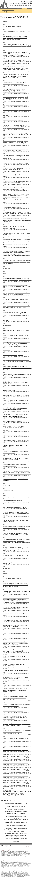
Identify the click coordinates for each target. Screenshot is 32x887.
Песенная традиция (21, 825)
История (20, 811)
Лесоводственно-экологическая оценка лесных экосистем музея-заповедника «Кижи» (16, 527)
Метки (5, 11)
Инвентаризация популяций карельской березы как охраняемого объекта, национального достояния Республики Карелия (16, 343)
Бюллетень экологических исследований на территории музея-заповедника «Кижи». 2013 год (17, 750)
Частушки (11, 840)
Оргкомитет (14, 825)
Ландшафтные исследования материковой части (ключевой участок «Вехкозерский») (16, 293)
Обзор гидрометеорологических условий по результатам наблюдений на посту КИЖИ (15, 506)
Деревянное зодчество (15, 804)
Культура (13, 818)
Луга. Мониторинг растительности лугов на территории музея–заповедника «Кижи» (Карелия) (17, 61)
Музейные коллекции (22, 821)
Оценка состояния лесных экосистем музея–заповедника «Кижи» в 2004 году (15, 149)
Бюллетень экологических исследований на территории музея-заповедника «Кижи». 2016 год (17, 770)
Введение (5, 21)
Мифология (25, 819)
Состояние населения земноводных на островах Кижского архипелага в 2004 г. (16, 169)
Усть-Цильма (7, 838)
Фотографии (24, 838)
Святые (25, 833)
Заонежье (24, 808)
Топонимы (24, 836)
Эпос (20, 840)
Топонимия (19, 836)
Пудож (9, 829)
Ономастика (8, 825)
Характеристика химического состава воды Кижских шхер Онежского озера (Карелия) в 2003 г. (17, 46)
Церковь (7, 840)
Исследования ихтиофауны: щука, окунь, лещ (15, 163)
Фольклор (19, 838)
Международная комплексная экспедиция (15, 105)
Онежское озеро (23, 823)
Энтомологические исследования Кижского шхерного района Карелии (15, 458)
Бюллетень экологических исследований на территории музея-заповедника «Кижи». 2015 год (17, 763)
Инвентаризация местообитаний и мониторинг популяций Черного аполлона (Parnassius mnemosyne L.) (16, 157)
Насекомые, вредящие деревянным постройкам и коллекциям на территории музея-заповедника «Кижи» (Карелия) (17, 262)
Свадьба (22, 833)
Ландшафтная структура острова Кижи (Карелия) (16, 239)
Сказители (13, 835)
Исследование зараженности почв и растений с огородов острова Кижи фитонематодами (16, 306)
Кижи (11, 813)
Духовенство (22, 806)
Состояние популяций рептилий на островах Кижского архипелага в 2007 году (15, 415)
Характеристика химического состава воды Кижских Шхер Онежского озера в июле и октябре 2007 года (17, 368)
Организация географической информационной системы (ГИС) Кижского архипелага (16, 188)
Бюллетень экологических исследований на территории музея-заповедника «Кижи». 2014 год (17, 757)
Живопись (14, 808)
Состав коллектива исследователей (13, 26)
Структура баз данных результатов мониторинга (16, 620)
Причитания (24, 828)
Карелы (8, 813)
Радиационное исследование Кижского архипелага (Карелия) (14, 227)
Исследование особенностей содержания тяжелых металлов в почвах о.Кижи (15, 650)
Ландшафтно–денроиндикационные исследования (17, 31)
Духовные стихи (8, 808)
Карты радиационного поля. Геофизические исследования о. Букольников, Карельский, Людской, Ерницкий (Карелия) (15, 38)
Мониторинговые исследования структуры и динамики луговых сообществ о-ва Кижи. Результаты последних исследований (15, 142)
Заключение (6, 268)
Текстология (8, 836)
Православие (24, 826)
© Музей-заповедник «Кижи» (7, 845)
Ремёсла (13, 829)
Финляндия (13, 838)
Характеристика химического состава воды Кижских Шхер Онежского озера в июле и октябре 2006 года (17, 286)
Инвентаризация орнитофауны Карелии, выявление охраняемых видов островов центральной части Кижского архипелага (14, 90)
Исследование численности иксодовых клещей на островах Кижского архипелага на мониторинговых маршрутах (17, 732)
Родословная (25, 829)
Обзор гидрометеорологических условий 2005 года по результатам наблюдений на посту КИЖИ (17, 213)
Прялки (6, 829)
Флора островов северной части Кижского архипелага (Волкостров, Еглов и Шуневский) (16, 533)
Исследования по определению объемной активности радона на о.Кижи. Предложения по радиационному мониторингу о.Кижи (16, 126)
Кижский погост (16, 815)
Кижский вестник (19, 813)
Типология (13, 836)
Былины (18, 803)
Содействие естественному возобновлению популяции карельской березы (15, 608)
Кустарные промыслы (21, 818)
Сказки (17, 835)
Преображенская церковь (11, 828)
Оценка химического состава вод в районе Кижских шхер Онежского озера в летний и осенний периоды (15, 690)
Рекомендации (7, 325)
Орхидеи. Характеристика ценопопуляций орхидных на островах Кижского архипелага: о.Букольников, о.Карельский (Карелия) (15, 68)
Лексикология (7, 819)
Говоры (8, 804)
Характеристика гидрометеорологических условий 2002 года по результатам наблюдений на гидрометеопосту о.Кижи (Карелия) (17, 54)
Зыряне (19, 809)
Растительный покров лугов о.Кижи (13, 711)
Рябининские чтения (12, 833)
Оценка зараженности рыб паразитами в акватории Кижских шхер (14, 465)
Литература (19, 819)
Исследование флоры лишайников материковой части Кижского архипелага (16, 705)
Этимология (24, 840)
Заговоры (19, 808)
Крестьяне (8, 818)
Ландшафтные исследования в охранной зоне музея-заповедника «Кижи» (16, 626)
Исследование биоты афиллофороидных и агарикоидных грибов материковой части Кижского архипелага (15, 698)
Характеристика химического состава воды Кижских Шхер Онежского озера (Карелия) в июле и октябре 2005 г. (17, 220)
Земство (15, 809)
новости (17, 843)
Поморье (18, 826)
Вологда (25, 803)
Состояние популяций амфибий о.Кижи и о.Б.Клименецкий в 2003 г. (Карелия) (14, 83)
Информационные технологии (11, 811)
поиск (29, 8)
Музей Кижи (4, 8)
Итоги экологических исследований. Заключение (17, 110)
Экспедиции (16, 840)
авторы (19, 8)
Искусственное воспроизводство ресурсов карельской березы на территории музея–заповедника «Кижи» (15, 664)
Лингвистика (14, 819)
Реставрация (18, 829)
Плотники (14, 826)
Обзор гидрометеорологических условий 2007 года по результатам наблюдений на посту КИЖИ (17, 360)
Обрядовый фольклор (22, 822)
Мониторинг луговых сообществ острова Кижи (16, 330)
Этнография (16, 841)
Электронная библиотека (8, 10)
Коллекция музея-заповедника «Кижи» (15, 816)
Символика (8, 835)
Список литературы (8, 490)
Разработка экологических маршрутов (13, 421)
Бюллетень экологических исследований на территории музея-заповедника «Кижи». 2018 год (17, 783)
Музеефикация (13, 821)
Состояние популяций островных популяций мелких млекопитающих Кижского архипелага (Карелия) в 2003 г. (16, 98)
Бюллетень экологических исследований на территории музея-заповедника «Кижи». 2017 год (17, 776)
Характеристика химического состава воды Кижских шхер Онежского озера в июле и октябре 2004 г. (17, 134)
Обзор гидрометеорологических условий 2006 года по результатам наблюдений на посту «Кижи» (17, 279)
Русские (9, 831)
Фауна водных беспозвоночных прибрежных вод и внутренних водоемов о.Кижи (17, 724)
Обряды (7, 823)
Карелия (25, 811)
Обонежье (15, 822)
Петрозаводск (8, 826)
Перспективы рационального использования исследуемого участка (15, 300)
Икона (22, 809)
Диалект (23, 804)
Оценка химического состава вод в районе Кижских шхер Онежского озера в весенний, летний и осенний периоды (15, 585)
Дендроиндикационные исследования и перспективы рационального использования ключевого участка (15, 382)
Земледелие (10, 809)
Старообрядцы (23, 835)
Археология (7, 803)
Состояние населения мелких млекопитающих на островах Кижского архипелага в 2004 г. (17, 182)
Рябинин (22, 831)
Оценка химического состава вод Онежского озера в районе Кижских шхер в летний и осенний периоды (17, 514)
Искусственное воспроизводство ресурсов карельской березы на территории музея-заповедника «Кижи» (15, 717)
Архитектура (13, 803)
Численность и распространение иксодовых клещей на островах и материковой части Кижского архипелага (15, 549)
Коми (25, 816)
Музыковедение (8, 822)
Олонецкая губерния (14, 823)
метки (24, 8)
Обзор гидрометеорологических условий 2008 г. (16, 440)
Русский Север (16, 831)
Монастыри (7, 821)
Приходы (19, 828)
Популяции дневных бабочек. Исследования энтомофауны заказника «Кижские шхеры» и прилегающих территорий (15, 76)
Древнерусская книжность (13, 806)
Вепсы (21, 803)
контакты (28, 843)
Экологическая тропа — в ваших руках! (14, 426)
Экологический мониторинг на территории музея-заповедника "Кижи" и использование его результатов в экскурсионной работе (17, 793)
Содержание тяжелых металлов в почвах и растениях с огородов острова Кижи (15, 313)
